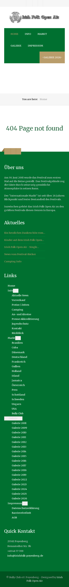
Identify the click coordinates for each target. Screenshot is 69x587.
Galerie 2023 (19, 484)
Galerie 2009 (19, 427)
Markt (11, 337)
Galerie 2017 (19, 465)
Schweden (18, 399)
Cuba (15, 347)
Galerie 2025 (19, 493)
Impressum (15, 503)
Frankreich (18, 361)
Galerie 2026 (19, 498)
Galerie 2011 (19, 437)
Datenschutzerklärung (25, 508)
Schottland (18, 394)
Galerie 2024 (19, 489)
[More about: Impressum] (25, 503)
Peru (14, 389)
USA (14, 408)
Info (10, 290)
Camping (17, 309)
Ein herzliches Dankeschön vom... (24, 232)
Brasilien (17, 342)
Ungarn (16, 404)
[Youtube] (40, 3)
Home (11, 285)
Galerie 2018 (19, 470)
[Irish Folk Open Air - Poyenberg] (34, 17)
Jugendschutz (20, 323)
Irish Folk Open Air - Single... (21, 247)
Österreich (18, 385)
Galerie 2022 (19, 479)
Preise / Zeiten (20, 304)
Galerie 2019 (19, 474)
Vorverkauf (18, 300)
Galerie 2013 (19, 446)
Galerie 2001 (19, 423)
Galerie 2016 (19, 460)
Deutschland (19, 357)
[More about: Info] (15, 291)
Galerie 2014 (19, 451)
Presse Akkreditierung (25, 319)
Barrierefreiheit (21, 512)
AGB (14, 517)
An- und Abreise (21, 314)
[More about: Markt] (18, 338)
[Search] (11, 57)
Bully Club (17, 413)
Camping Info (12, 261)
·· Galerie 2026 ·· (52, 57)
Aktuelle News (20, 295)
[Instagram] (35, 3)
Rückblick (18, 333)
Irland (15, 375)
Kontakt (17, 328)
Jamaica (17, 380)
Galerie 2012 (19, 442)
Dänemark (18, 352)
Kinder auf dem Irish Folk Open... (24, 240)
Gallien (16, 366)
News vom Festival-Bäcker (20, 254)
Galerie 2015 (19, 456)
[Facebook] (29, 3)
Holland (16, 371)
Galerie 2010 (19, 432)
